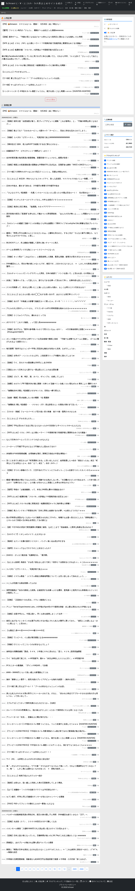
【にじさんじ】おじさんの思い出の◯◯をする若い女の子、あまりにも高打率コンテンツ (43, 294)
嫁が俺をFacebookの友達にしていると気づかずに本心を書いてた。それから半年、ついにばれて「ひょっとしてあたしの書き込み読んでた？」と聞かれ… (50, 57)
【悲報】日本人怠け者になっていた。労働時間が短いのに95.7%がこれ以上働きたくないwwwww (46, 835)
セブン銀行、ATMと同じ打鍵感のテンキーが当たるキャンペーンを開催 (35, 796)
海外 (89, 8)
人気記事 (78, 3)
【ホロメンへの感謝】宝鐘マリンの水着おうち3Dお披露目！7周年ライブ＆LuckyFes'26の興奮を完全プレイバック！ (52, 224)
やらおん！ (84, 195)
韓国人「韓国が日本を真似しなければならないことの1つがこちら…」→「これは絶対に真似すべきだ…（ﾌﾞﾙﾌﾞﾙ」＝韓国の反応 (52, 850)
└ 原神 (109, 319)
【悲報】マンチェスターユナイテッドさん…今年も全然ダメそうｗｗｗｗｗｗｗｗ (39, 199)
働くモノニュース (86, 318)
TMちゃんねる (86, 806)
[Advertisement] (118, 81)
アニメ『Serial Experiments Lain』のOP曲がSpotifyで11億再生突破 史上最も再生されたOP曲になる (48, 606)
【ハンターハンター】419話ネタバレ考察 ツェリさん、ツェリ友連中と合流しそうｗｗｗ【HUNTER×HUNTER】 (52, 724)
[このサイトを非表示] (98, 126)
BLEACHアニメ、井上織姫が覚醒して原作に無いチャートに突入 (32, 242)
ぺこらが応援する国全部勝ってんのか (21, 583)
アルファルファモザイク (84, 133)
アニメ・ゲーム (46, 8)
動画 (94, 785)
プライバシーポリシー (67, 885)
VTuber (96, 74)
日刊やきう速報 (87, 762)
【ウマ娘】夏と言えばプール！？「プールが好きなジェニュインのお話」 (31, 78)
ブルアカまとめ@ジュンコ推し (81, 706)
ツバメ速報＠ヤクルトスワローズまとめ (81, 633)
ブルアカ (93, 706)
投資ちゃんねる (87, 720)
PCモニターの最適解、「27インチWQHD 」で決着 (27, 665)
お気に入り (68, 3)
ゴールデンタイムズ (85, 245)
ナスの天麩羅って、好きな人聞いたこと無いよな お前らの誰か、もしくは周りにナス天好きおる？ (46, 287)
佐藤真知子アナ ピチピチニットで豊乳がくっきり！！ (28, 151)
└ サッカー (110, 300)
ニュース (23, 8)
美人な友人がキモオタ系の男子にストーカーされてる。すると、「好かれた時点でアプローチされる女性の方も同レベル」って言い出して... (52, 694)
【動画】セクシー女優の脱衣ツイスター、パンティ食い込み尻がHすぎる (35, 541)
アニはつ (87, 94)
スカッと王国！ (87, 485)
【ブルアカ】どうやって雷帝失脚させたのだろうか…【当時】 (31, 703)
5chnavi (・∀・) (34, 3)
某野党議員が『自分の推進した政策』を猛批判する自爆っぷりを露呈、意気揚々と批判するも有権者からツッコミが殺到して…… (52, 591)
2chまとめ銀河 (87, 799)
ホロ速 (89, 537)
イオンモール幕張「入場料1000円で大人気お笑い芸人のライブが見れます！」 (38, 828)
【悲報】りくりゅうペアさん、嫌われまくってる (26, 315)
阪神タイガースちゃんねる (84, 845)
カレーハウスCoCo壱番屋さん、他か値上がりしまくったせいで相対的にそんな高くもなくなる (44, 710)
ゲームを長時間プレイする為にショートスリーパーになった (30, 249)
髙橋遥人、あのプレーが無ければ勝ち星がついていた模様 (29, 842)
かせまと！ (89, 654)
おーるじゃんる (85, 167)
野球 (94, 325)
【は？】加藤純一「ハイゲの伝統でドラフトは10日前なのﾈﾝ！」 (32, 789)
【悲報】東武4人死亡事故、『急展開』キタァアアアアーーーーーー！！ (35, 206)
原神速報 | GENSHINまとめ (84, 428)
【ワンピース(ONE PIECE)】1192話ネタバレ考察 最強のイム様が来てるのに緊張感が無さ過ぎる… (46, 731)
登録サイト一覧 (101, 3)
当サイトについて (120, 3)
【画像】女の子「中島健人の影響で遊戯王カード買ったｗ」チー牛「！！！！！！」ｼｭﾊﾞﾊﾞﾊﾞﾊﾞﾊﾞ (46, 301)
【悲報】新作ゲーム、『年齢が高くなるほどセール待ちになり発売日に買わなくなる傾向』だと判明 (42, 37)
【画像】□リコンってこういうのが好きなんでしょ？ (27, 644)
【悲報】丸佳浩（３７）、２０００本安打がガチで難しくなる (31, 821)
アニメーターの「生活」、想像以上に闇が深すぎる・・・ (29, 717)
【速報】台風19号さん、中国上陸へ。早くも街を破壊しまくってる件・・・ (37, 614)
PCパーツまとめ (84, 668)
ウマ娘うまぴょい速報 (84, 414)
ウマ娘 (96, 81)
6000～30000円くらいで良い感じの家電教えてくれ (27, 672)
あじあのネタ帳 (85, 616)
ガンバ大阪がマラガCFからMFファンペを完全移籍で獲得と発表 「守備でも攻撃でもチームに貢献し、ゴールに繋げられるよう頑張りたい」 (52, 340)
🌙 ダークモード (113, 24)
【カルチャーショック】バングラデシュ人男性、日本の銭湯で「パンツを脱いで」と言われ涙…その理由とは (50, 273)
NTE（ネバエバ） (94, 46)
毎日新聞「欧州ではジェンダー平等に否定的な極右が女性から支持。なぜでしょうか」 (41, 348)
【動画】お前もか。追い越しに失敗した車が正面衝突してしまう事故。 (35, 782)
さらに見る (50, 99)
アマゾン (96, 26)
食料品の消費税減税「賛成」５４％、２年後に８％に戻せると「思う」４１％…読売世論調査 (44, 651)
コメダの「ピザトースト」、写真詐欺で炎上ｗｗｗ (27, 569)
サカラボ (87, 126)
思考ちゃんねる (86, 831)
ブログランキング (88, 3)
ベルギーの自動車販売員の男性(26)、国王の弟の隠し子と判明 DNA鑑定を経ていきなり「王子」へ (46, 814)
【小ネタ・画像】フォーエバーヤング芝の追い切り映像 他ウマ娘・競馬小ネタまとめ (41, 411)
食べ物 (71, 8)
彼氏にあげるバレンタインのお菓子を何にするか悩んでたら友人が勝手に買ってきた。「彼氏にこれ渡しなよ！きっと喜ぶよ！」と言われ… (52, 622)
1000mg (89, 785)
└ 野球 (109, 297)
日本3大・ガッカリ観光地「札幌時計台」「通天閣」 (27, 555)
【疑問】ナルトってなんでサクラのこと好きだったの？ (28, 548)
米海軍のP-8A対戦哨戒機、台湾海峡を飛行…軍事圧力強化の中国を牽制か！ (37, 453)
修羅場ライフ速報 (90, 61)
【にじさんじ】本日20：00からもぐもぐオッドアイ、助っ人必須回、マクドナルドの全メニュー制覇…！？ (49, 178)
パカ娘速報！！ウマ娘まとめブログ (84, 87)
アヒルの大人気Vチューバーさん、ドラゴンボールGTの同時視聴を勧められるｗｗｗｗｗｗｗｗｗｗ (46, 308)
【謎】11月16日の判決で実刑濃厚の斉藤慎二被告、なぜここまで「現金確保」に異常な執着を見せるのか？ (49, 527)
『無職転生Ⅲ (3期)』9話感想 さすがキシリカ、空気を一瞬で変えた (33, 390)
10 (54, 869)
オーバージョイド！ (86, 269)
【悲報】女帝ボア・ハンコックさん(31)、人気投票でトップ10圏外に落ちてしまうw (40, 355)
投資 (94, 654)
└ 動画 (109, 349)
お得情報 (6, 8)
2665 (75, 869)
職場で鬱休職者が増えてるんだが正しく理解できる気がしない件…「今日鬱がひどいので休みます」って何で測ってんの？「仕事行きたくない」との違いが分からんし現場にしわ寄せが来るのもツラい (52, 481)
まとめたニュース (85, 351)
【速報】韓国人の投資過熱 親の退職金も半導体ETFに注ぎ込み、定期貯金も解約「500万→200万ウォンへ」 (49, 164)
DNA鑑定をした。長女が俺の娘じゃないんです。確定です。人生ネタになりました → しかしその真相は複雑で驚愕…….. (52, 265)
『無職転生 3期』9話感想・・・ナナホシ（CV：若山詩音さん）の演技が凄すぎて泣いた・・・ (44, 404)
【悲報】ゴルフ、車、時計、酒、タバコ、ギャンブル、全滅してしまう (35, 376)
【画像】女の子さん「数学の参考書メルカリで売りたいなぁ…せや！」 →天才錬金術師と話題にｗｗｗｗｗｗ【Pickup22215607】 (51, 330)
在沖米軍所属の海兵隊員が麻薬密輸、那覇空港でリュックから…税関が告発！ (37, 157)
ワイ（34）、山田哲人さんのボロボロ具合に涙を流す (28, 759)
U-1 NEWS (87, 219)
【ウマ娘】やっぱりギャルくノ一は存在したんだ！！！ (24, 84)
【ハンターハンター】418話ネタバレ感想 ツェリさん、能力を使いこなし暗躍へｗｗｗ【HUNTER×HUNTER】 (46, 91)
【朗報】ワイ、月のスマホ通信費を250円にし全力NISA (29, 362)
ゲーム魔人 (84, 442)
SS (54, 8)
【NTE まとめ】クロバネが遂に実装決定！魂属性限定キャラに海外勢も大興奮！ (34, 65)
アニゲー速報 (86, 33)
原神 (94, 428)
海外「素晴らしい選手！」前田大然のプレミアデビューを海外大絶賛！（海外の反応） (41, 679)
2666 (81, 869)
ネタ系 (30, 8)
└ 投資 (109, 286)
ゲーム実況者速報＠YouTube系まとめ (78, 147)
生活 (66, 8)
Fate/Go (94, 806)
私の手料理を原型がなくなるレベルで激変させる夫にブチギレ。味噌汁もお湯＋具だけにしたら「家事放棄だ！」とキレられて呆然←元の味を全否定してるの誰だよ (52, 518)
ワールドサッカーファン (83, 682)
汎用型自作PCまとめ (83, 252)
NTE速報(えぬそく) (83, 46)
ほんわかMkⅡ (88, 290)
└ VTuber (109, 345)
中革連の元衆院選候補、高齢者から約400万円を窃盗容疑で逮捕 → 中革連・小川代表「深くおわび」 (46, 859)
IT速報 (89, 365)
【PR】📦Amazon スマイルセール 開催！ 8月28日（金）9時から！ (31, 24)
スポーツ (37, 8)
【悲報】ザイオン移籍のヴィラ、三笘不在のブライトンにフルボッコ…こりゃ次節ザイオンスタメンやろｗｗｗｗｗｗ (52, 471)
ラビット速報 (87, 140)
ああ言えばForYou (82, 393)
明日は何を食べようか (84, 713)
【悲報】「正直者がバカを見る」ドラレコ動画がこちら (28, 600)
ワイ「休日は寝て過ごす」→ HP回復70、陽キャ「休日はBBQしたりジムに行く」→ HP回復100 (45, 658)
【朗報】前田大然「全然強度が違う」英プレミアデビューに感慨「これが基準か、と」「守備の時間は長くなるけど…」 (52, 122)
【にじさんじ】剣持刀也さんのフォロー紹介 (24, 775)
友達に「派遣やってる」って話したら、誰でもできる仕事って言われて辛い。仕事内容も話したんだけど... (49, 280)
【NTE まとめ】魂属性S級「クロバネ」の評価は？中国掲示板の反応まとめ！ (33, 49)
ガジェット (60, 8)
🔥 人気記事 (111, 33)
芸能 (85, 8)
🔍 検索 (128, 124)
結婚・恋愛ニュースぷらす (84, 400)
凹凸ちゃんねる (86, 661)
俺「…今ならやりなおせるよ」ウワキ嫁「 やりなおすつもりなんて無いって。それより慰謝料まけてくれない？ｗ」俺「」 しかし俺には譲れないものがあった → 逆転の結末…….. (51, 767)
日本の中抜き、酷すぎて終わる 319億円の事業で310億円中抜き (32, 185)
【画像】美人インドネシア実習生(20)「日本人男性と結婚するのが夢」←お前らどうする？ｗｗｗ (45, 510)
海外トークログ (87, 855)
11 (59, 869)
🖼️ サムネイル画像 (113, 28)
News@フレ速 (86, 565)
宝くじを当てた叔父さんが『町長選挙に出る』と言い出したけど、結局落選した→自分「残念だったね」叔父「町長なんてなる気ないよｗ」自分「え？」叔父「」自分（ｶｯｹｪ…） (52, 461)
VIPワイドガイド (86, 358)
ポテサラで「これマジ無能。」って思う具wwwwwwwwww (31, 322)
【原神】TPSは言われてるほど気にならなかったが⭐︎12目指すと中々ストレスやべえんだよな (43, 425)
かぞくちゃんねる (87, 283)
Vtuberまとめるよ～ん (87, 74)
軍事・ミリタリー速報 (83, 160)
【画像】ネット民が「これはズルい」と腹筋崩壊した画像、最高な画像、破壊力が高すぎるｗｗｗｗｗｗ (48, 256)
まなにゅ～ (89, 523)
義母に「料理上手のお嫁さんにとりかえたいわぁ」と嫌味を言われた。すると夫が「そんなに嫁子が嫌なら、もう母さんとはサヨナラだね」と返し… (52, 234)
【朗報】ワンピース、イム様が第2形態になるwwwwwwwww (32, 637)
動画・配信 (78, 8)
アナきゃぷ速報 (87, 154)
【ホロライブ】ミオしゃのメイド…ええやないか (26, 534)
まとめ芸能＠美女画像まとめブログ (82, 544)
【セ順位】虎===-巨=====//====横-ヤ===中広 (25, 630)
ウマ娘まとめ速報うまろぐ (86, 81)
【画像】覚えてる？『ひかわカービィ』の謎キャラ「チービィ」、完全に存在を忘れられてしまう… (46, 130)
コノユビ (88, 188)
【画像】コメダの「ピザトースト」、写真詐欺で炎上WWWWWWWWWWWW (38, 137)
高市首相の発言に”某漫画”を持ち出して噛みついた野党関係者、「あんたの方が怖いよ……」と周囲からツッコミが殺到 (52, 215)
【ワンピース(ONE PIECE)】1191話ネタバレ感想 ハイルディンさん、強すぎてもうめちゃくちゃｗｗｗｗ (49, 745)
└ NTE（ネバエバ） (113, 323)
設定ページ (113, 39)
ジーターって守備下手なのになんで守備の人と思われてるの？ (31, 446)
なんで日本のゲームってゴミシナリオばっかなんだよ (27, 439)
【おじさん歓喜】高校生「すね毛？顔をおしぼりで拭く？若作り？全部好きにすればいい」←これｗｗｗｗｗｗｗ (52, 562)
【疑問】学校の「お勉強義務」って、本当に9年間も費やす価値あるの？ (35, 489)
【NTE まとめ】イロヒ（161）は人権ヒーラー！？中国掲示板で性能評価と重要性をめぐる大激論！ (42, 43)
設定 (130, 3)
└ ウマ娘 (109, 308)
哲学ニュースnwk (86, 259)
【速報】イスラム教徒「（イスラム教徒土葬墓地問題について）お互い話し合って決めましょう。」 (46, 576)
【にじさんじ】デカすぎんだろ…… (16, 72)
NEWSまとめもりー (84, 209)
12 (64, 869)
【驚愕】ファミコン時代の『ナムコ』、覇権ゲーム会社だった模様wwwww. (33, 30)
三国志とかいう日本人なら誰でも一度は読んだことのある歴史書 (32, 369)
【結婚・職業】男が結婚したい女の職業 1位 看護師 (28, 397)
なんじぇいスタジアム (86, 325)
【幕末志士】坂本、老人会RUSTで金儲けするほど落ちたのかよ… (32, 144)
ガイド (110, 3)
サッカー (93, 126)
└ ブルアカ (110, 315)
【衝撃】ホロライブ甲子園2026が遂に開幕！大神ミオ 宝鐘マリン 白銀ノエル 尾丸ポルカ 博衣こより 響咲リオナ (51, 383)
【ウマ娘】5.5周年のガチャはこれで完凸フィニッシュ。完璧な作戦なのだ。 (37, 171)
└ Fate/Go (110, 312)
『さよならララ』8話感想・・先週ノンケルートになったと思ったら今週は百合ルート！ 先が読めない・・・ (50, 192)
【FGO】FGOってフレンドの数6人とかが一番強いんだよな (30, 803)
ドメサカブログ (85, 344)
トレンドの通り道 (86, 229)
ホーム (3, 12)
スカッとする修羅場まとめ (84, 466)
